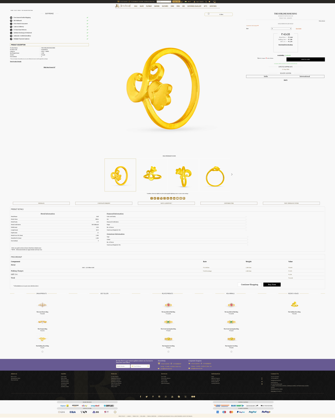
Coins (172, 6)
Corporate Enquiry (104, 203)
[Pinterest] (153, 397)
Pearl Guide (64, 385)
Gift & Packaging (165, 383)
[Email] (177, 198)
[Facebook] (140, 397)
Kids (183, 6)
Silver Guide (64, 378)
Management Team (15, 378)
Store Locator (164, 381)
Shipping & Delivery (116, 378)
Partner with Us (215, 381)
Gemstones (213, 6)
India (266, 76)
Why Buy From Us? (49, 67)
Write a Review (322, 21)
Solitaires (165, 6)
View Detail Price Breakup (285, 44)
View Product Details (15, 61)
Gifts (205, 6)
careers (129, 416)
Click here (273, 391)
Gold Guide (63, 376)
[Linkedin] (186, 397)
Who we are (14, 376)
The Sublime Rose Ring (27, 10)
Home (11, 10)
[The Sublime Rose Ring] (120, 175)
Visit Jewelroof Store (291, 203)
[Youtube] (168, 199)
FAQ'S (285, 80)
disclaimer (142, 416)
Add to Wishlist (270, 58)
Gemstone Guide (65, 383)
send (148, 366)
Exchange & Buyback (116, 381)
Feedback (41, 203)
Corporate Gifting (215, 380)
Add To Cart (305, 59)
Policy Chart (114, 386)
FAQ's (212, 376)
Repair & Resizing (115, 385)
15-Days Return (114, 376)
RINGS (19, 10)
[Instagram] (159, 397)
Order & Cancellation (116, 383)
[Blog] (179, 397)
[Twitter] (147, 397)
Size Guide (298, 28)
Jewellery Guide (65, 386)
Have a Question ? (166, 203)
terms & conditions (151, 416)
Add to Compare (262, 58)
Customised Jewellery (194, 6)
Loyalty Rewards (215, 383)
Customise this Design (251, 25)
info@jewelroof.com (196, 368)
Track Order (164, 380)
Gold (15, 10)
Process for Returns (165, 378)
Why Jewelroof (14, 380)
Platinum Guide (65, 380)
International (305, 76)
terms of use (135, 416)
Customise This (229, 203)
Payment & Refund (115, 380)
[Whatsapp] (166, 397)
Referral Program (215, 378)
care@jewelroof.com (166, 368)
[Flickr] (193, 397)
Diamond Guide (65, 381)
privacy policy (122, 416)
